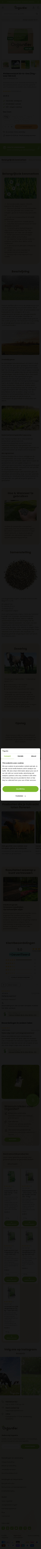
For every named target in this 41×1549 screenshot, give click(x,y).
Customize (19, 796)
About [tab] (33, 756)
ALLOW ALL (20, 789)
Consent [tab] (7, 756)
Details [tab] (20, 756)
